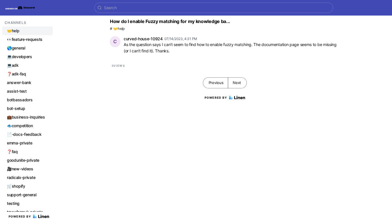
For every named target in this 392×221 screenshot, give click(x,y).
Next (237, 82)
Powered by (20, 216)
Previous (216, 82)
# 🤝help (117, 28)
